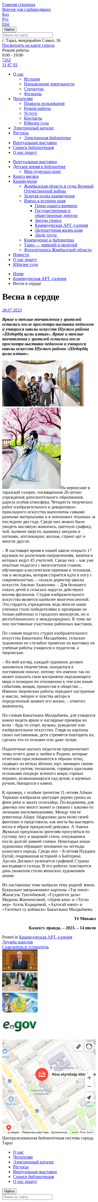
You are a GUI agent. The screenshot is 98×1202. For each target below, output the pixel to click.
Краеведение (25, 181)
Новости (21, 254)
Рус (5, 19)
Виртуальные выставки (35, 142)
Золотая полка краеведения (49, 196)
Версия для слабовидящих (26, 9)
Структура (34, 88)
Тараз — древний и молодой (50, 245)
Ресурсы (21, 133)
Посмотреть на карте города (28, 45)
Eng (5, 24)
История (32, 79)
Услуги (30, 113)
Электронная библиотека (47, 137)
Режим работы (37, 108)
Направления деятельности (49, 84)
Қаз (5, 14)
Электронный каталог (33, 128)
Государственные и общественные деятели (56, 213)
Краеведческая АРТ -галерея (61, 225)
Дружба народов (17, 942)
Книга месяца (26, 176)
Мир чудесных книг (42, 171)
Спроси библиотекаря (33, 147)
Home (18, 273)
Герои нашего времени (56, 205)
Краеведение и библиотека (49, 240)
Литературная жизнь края (58, 230)
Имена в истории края (44, 200)
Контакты (33, 118)
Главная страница (18, 4)
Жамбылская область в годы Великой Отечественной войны (59, 188)
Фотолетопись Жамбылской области (58, 249)
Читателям (23, 98)
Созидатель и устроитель (25, 947)
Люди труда (46, 235)
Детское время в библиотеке (39, 166)
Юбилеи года (36, 123)
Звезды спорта (48, 220)
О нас (18, 74)
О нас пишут (25, 152)
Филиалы (33, 93)
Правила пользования (44, 103)
